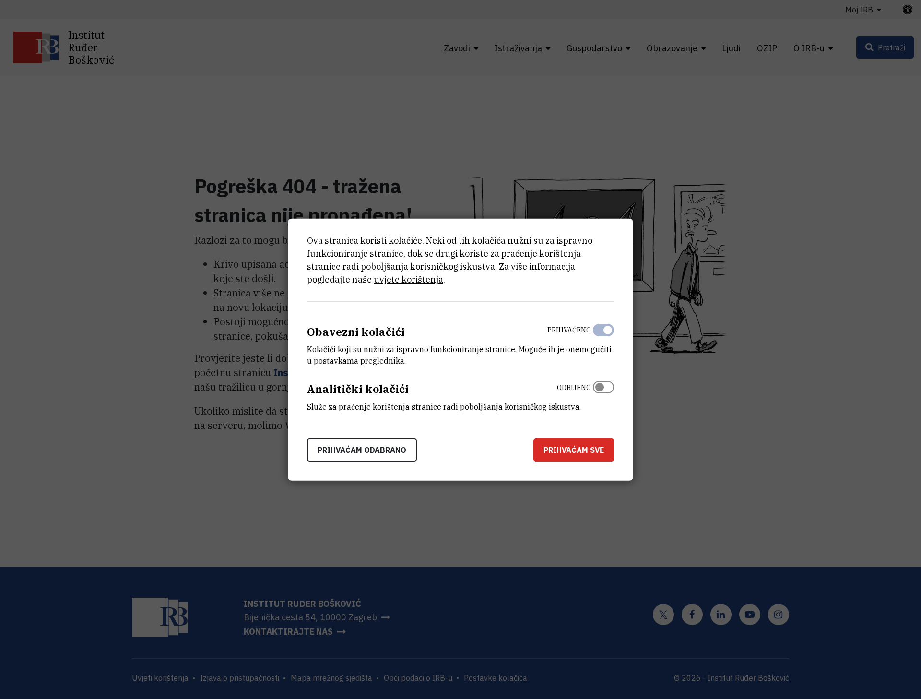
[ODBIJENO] (603, 395)
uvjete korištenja (408, 278)
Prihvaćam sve (573, 450)
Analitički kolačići (358, 389)
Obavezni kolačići (356, 331)
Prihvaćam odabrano (362, 450)
